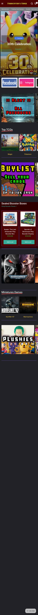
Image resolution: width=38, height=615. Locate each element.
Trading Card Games (17, 9)
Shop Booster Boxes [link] (8, 206)
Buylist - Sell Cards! (32, 9)
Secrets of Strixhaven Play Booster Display (28, 231)
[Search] (32, 3)
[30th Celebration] (19, 43)
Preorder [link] (18, 49)
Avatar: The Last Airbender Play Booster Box (10, 231)
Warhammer (5, 9)
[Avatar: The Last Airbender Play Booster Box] (10, 219)
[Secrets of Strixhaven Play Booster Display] (27, 219)
